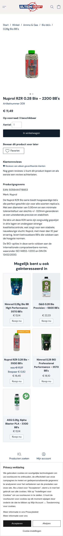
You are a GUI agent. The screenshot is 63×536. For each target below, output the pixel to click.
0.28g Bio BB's (11, 29)
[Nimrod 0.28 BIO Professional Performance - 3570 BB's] (46, 342)
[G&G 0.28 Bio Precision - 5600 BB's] (46, 286)
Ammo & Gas (30, 25)
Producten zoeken (19, 458)
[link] (32, 530)
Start (6, 25)
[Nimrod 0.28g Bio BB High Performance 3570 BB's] (16, 286)
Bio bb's (46, 25)
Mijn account (44, 458)
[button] (31, 7)
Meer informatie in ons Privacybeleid (20, 512)
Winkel (16, 25)
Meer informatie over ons (15, 515)
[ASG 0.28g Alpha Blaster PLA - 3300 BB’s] (16, 402)
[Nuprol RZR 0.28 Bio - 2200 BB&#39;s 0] (31, 62)
